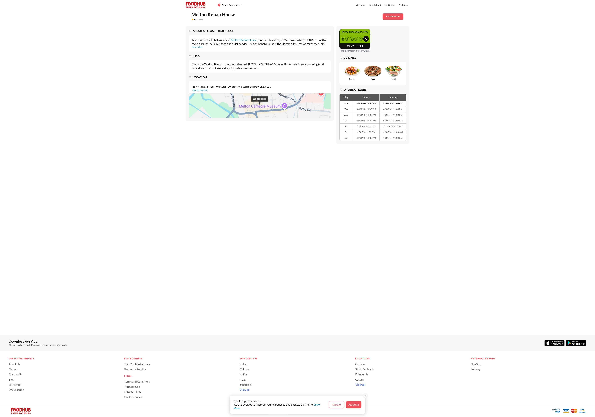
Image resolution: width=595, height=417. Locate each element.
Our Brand (15, 384)
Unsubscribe (16, 389)
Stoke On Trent (364, 369)
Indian (243, 364)
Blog (11, 379)
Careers (13, 369)
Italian (244, 374)
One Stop (476, 364)
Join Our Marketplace (137, 364)
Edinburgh (361, 374)
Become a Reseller (135, 369)
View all (245, 389)
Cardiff (359, 379)
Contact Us (15, 374)
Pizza (243, 379)
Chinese (244, 369)
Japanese (245, 384)
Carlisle (360, 364)
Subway (475, 369)
